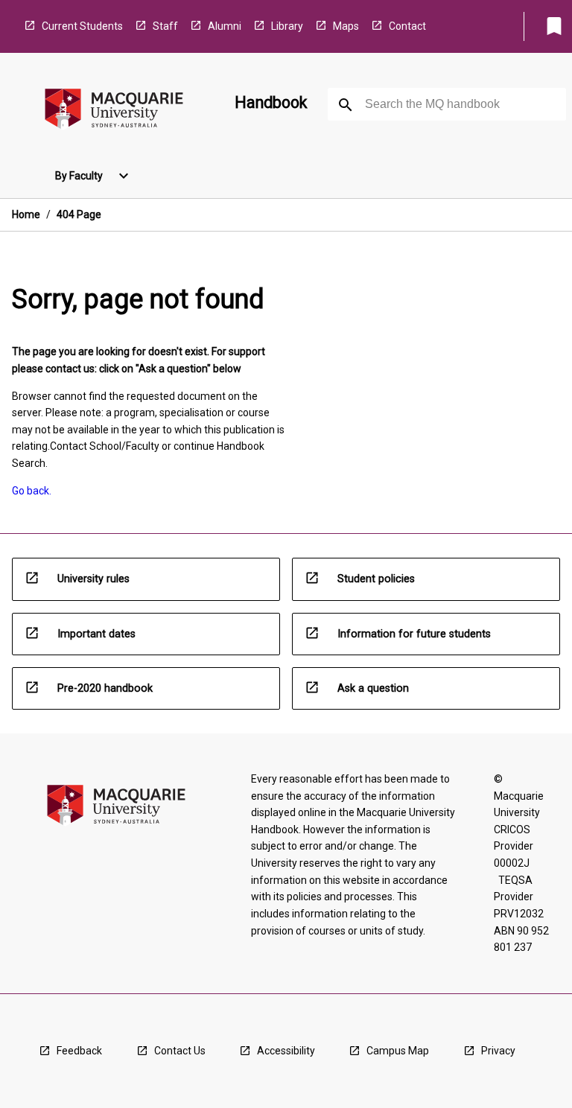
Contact (407, 26)
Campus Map (397, 1051)
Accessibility (286, 1051)
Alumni (224, 26)
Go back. (31, 491)
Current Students (82, 26)
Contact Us (180, 1051)
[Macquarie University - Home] (114, 111)
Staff (165, 26)
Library (287, 26)
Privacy (498, 1051)
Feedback (79, 1051)
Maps (346, 26)
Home (26, 214)
